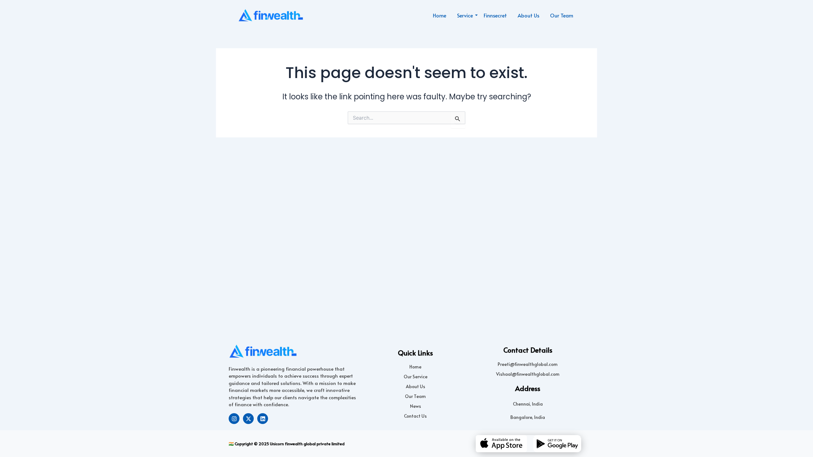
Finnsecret (495, 15)
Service (465, 15)
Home (439, 15)
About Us (528, 15)
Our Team (561, 15)
